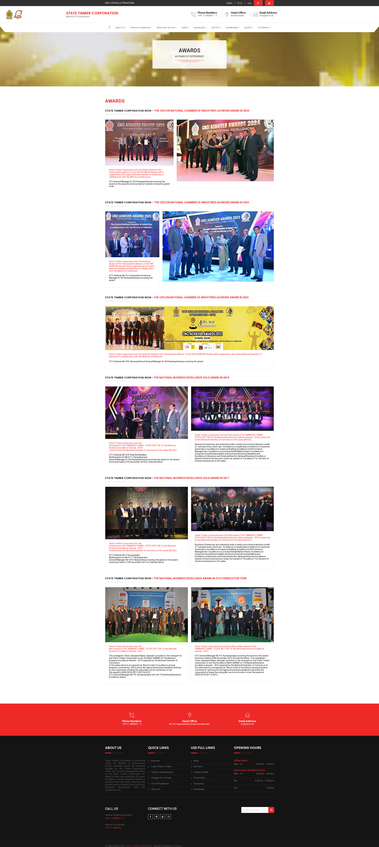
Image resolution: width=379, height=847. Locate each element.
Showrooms (232, 28)
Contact (215, 28)
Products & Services (140, 28)
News (196, 760)
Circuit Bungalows (160, 783)
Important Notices (166, 28)
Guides (185, 28)
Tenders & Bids (200, 772)
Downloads (198, 789)
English (229, 3)
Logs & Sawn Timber (161, 766)
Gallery (248, 28)
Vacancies (198, 783)
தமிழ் (249, 3)
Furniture (155, 760)
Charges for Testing (161, 777)
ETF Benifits (263, 28)
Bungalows (199, 28)
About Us (119, 28)
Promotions (199, 777)
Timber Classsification (162, 772)
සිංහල (240, 3)
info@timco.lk (266, 15)
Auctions (197, 766)
